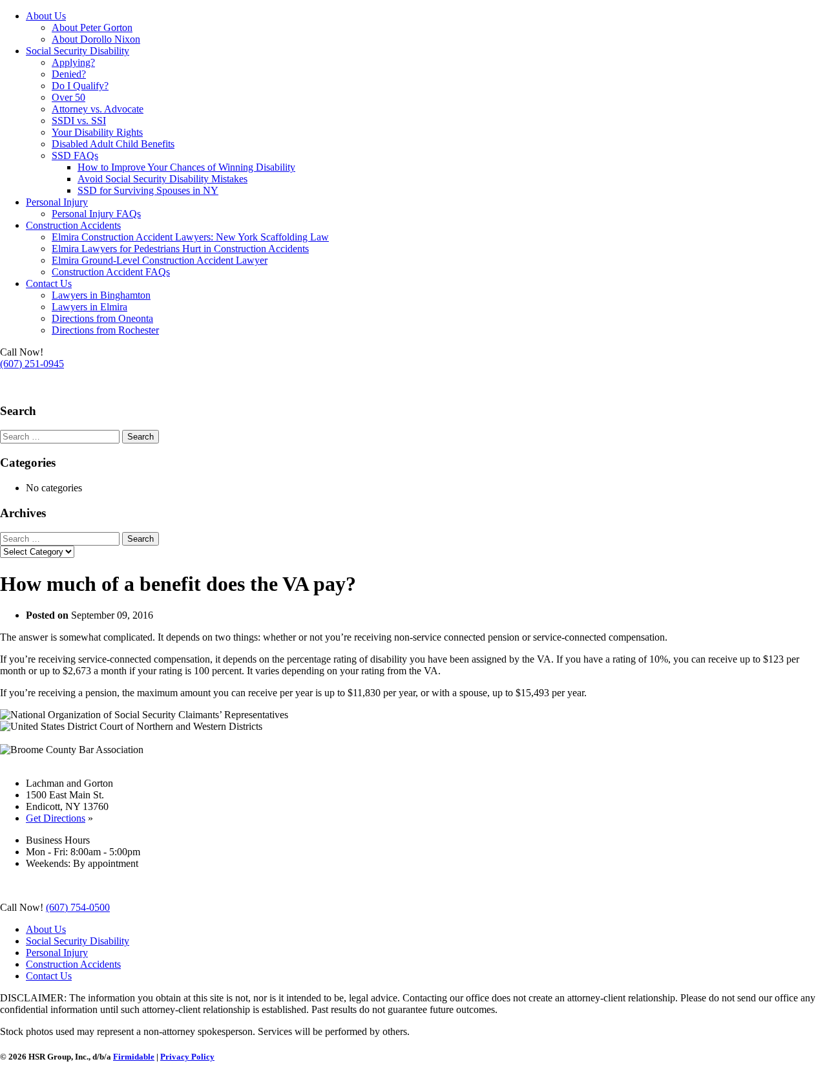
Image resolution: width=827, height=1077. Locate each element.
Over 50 (68, 97)
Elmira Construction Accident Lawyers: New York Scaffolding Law (190, 236)
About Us (46, 15)
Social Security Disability (77, 50)
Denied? (69, 74)
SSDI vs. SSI (79, 120)
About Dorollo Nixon (96, 39)
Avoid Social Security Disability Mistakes (162, 178)
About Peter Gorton (92, 27)
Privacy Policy (187, 1056)
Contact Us (49, 283)
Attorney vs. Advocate (97, 108)
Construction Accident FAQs (111, 271)
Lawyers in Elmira (89, 306)
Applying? (73, 62)
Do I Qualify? (80, 85)
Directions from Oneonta (102, 318)
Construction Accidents (73, 225)
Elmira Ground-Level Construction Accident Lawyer (159, 260)
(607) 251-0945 (32, 363)
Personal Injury (57, 202)
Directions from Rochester (105, 330)
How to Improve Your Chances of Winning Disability (186, 167)
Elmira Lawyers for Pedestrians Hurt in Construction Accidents (180, 248)
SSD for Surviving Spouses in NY (148, 190)
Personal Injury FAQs (96, 213)
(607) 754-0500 (32, 385)
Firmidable (133, 1056)
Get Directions (55, 818)
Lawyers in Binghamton (101, 295)
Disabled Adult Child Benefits (113, 143)
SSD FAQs (75, 155)
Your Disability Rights (97, 132)
